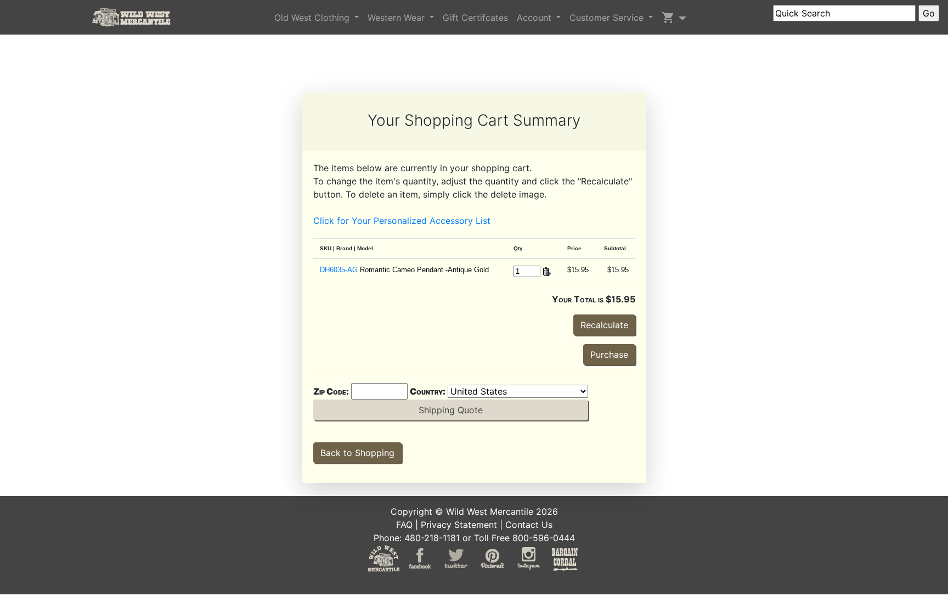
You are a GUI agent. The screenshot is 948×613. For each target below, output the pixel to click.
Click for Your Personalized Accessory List (401, 220)
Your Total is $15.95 (593, 299)
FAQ (404, 524)
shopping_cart (668, 17)
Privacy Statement (459, 524)
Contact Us (528, 524)
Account (535, 17)
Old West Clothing (313, 17)
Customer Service (607, 17)
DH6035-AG (339, 270)
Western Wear (397, 17)
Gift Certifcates (475, 17)
